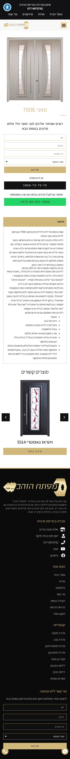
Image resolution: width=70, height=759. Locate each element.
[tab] (35, 222)
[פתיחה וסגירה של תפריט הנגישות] (7, 7)
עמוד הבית (56, 14)
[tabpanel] (35, 290)
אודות (41, 14)
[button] (64, 25)
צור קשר (12, 14)
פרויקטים (27, 14)
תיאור (60, 221)
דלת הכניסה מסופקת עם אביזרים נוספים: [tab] (44, 312)
